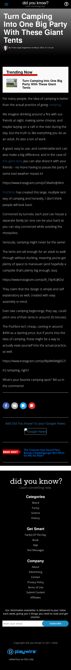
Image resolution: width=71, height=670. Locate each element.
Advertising (35, 572)
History (35, 518)
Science (35, 513)
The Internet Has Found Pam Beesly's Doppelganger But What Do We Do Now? (44, 452)
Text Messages (35, 550)
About (35, 567)
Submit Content (35, 592)
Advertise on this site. (21, 659)
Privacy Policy (35, 582)
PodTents (9, 192)
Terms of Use (35, 587)
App (35, 545)
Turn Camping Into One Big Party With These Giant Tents (42, 84)
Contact (35, 577)
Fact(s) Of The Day (35, 535)
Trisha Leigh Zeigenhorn (21, 47)
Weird (35, 503)
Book (35, 540)
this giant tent (12, 161)
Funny (35, 508)
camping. (55, 105)
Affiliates (35, 597)
